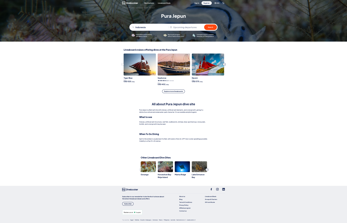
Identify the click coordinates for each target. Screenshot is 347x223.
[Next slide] (224, 64)
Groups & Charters (211, 199)
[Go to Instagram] (217, 189)
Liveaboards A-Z (191, 220)
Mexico (161, 220)
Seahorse (162, 78)
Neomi (195, 78)
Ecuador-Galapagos (145, 220)
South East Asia (131, 7)
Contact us (183, 211)
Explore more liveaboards (173, 91)
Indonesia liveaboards (142, 7)
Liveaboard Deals (164, 3)
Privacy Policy (183, 205)
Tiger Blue (128, 78)
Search (210, 27)
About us (182, 196)
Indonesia (155, 220)
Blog (180, 199)
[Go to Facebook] (211, 189)
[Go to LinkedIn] (223, 189)
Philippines (167, 220)
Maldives (137, 220)
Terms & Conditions (185, 202)
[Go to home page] (130, 3)
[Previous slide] (122, 64)
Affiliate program (185, 208)
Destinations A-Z (181, 220)
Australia (173, 220)
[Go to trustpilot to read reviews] (143, 212)
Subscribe (128, 204)
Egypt (132, 220)
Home (124, 7)
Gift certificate (210, 202)
